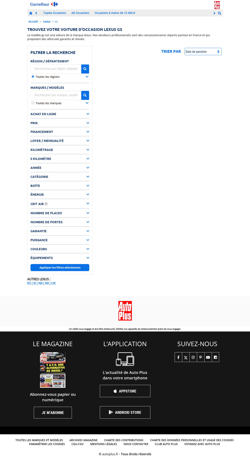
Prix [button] (34, 123)
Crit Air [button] (37, 204)
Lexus (47, 21)
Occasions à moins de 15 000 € (115, 13)
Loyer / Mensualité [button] (47, 141)
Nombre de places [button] (46, 213)
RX (47, 283)
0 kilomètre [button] (40, 159)
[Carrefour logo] (44, 4)
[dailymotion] (215, 357)
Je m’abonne (53, 412)
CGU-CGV (77, 444)
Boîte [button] (35, 186)
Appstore (127, 391)
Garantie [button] (38, 231)
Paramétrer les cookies (47, 444)
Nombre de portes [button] (46, 222)
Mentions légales (103, 444)
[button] (62, 77)
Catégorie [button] (39, 177)
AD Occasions (80, 13)
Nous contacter (136, 444)
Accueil (33, 21)
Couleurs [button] (38, 249)
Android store (128, 412)
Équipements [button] (41, 258)
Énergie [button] (37, 194)
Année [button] (35, 168)
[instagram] (193, 357)
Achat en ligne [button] (43, 114)
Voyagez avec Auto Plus (202, 444)
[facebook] (178, 357)
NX (40, 283)
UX (53, 283)
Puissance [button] (39, 240)
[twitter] (185, 357)
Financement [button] (41, 132)
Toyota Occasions (54, 13)
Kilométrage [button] (41, 150)
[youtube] (208, 357)
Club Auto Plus (166, 444)
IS (34, 283)
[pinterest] (200, 357)
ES (29, 283)
